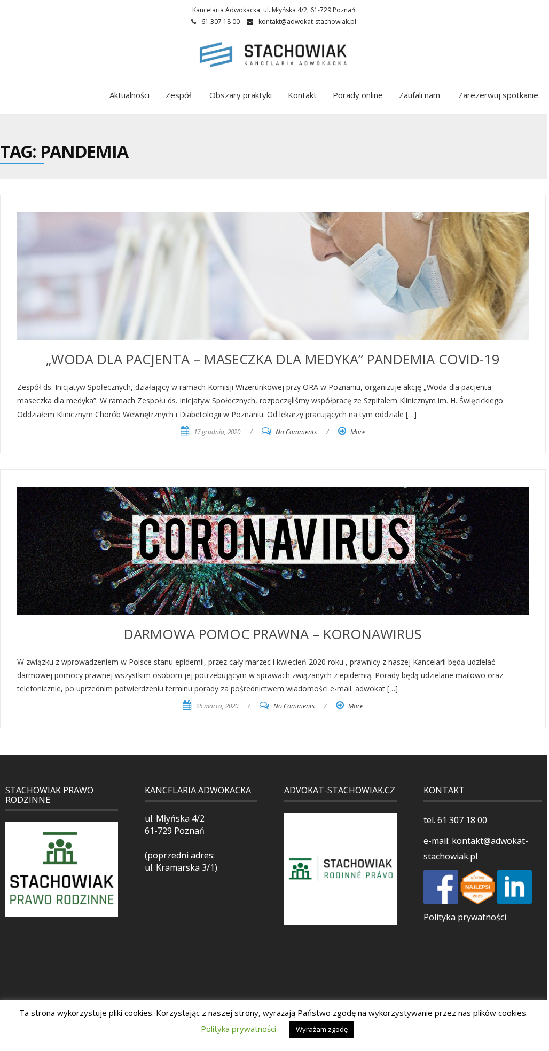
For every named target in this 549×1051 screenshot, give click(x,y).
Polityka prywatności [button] (238, 1028)
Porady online (358, 95)
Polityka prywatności (464, 917)
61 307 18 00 (461, 820)
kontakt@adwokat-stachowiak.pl (307, 21)
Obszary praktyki (239, 95)
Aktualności (129, 95)
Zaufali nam (419, 95)
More (357, 431)
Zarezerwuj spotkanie (497, 95)
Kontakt (302, 95)
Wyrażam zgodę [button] (322, 1029)
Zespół (178, 95)
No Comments (296, 431)
